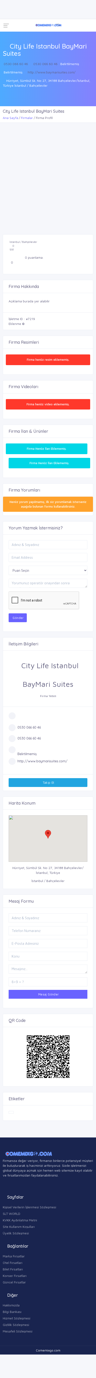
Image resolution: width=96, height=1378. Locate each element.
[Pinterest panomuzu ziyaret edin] (15, 14)
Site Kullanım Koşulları (19, 1227)
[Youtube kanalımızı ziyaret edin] (43, 5)
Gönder (18, 618)
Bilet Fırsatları (13, 1269)
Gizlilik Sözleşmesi (16, 1325)
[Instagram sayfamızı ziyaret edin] (6, 14)
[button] (48, 834)
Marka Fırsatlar (14, 1256)
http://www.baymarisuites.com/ (51, 72)
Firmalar (27, 118)
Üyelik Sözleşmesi (16, 1233)
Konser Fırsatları (15, 1276)
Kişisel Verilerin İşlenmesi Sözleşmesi (29, 1207)
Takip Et (48, 782)
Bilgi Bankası (12, 1312)
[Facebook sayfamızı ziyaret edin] (6, 5)
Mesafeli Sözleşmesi (17, 1331)
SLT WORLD (11, 1214)
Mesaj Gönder (48, 994)
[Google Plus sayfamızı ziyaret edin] (15, 5)
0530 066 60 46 (16, 64)
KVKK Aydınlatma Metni (20, 1220)
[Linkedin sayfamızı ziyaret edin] (34, 5)
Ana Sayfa (10, 118)
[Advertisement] (48, 173)
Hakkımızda (11, 1305)
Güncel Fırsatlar (14, 1282)
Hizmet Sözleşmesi (16, 1318)
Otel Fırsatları (12, 1263)
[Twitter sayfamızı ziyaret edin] (25, 5)
